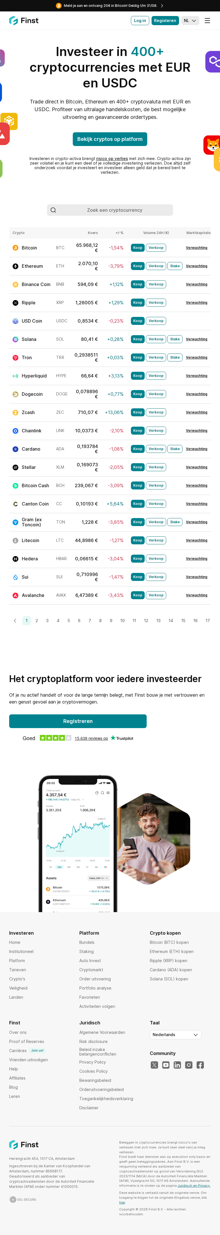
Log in (140, 20)
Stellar (29, 467)
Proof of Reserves (26, 1041)
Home (14, 942)
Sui (25, 577)
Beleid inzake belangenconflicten (97, 1051)
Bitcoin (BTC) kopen (169, 942)
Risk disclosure (93, 1041)
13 (158, 620)
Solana (29, 339)
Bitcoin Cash (35, 485)
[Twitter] (154, 1065)
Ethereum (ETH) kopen (172, 951)
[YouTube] (165, 1065)
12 (146, 620)
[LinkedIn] (177, 1065)
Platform (17, 960)
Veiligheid (18, 988)
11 (134, 620)
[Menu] (207, 20)
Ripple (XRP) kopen (168, 960)
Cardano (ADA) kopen (171, 969)
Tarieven (17, 969)
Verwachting (196, 248)
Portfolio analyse (95, 988)
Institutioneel (21, 951)
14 (171, 620)
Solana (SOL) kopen (169, 978)
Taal (155, 1022)
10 (122, 620)
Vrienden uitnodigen (28, 1059)
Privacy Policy (92, 1062)
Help (13, 1068)
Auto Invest (90, 960)
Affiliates (17, 1078)
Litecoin (30, 540)
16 (195, 620)
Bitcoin (29, 248)
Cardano (31, 449)
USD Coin (32, 321)
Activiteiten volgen (97, 1006)
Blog (13, 1087)
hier (122, 1202)
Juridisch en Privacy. (194, 1186)
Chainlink (32, 430)
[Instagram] (188, 1065)
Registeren (165, 20)
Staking (86, 951)
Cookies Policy (93, 1071)
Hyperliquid (34, 376)
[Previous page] (15, 620)
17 (208, 620)
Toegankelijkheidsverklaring (106, 1098)
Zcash (28, 412)
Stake (175, 266)
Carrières (26, 1050)
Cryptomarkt (91, 969)
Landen (16, 997)
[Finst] (23, 20)
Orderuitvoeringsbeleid (101, 1089)
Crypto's (17, 978)
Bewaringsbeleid (95, 1080)
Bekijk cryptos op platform (110, 139)
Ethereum (32, 266)
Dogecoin (32, 394)
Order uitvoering (95, 978)
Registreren (78, 721)
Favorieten (89, 997)
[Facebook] (200, 1065)
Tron (27, 357)
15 (183, 620)
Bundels (87, 942)
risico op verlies (112, 158)
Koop (137, 247)
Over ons (18, 1032)
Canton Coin (35, 504)
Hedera (30, 558)
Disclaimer (89, 1107)
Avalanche (33, 595)
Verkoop (156, 247)
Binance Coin (36, 284)
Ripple (29, 302)
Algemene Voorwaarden (102, 1032)
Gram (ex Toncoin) (32, 522)
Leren (14, 1096)
